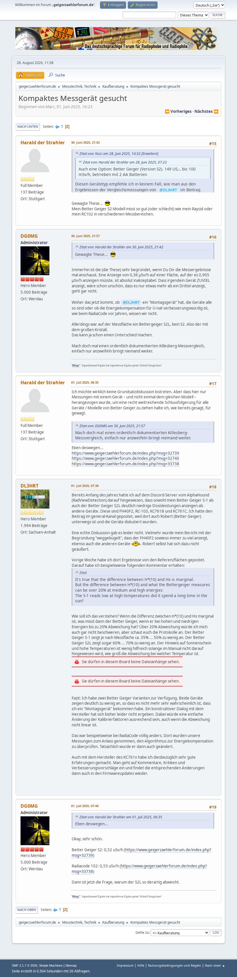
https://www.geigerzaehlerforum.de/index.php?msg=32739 (125, 453)
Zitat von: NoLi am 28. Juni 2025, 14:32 (109, 153)
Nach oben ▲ (215, 965)
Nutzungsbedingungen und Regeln (174, 965)
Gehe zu (142, 932)
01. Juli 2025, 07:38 (85, 485)
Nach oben (26, 909)
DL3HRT (29, 486)
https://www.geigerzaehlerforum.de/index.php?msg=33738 (125, 463)
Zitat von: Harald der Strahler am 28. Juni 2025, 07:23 (125, 162)
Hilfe (140, 965)
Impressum (125, 965)
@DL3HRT (168, 189)
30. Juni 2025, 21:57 (85, 236)
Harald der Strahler (43, 142)
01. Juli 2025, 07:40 (85, 806)
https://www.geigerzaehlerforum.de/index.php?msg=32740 (125, 458)
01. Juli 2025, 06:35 (85, 382)
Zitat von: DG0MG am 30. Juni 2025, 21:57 (112, 425)
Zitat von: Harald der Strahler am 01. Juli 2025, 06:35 (120, 817)
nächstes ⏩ (207, 111)
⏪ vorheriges (178, 111)
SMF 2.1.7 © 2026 (24, 965)
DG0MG (29, 236)
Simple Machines (51, 965)
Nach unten (27, 126)
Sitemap (71, 965)
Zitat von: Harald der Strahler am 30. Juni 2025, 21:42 (121, 247)
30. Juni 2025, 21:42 (85, 142)
